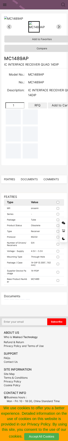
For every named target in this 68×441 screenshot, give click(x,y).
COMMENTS (51, 179)
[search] (63, 4)
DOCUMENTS (29, 179)
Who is (21, 337)
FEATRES (9, 179)
